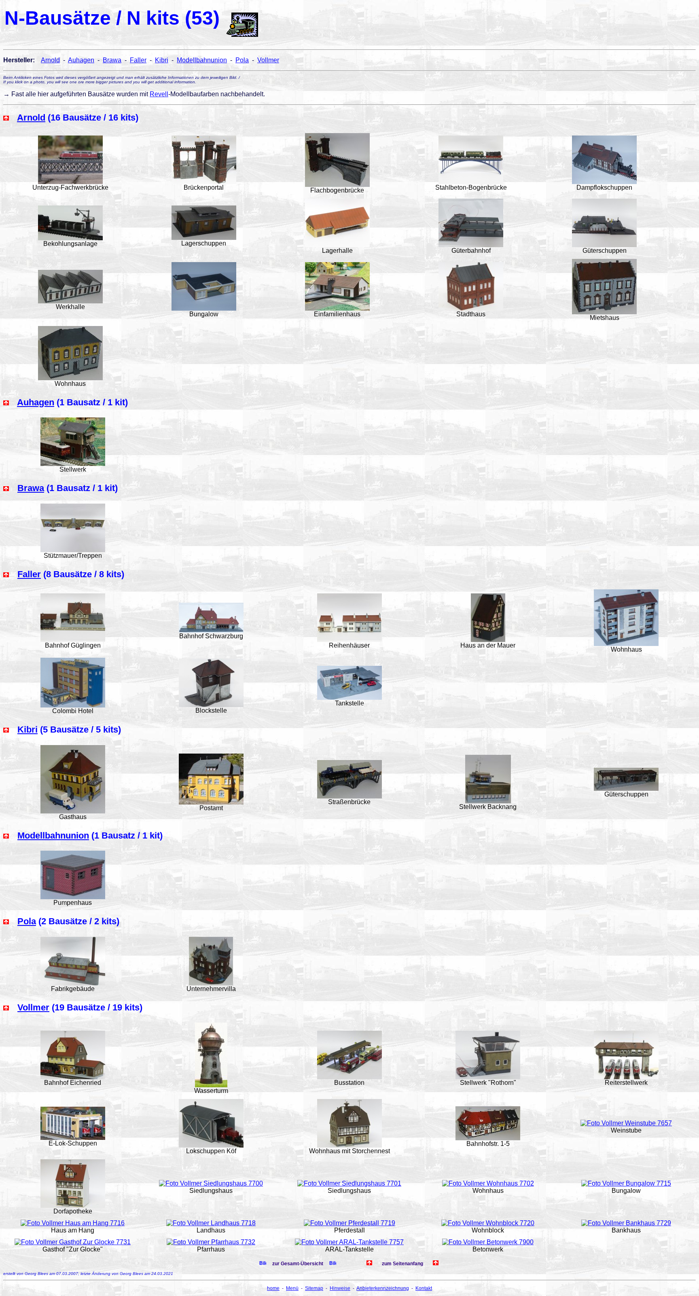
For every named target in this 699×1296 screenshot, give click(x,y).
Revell (159, 94)
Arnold (50, 60)
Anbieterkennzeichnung (382, 1288)
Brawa (112, 60)
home (273, 1288)
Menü (292, 1288)
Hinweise (340, 1288)
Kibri (161, 60)
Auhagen (81, 60)
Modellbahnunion (202, 60)
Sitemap (314, 1288)
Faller (138, 60)
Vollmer (268, 60)
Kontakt (423, 1288)
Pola (242, 60)
